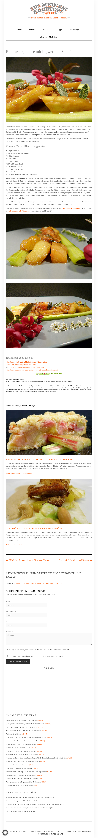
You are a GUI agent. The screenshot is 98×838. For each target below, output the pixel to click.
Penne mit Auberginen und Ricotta (74, 560)
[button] (5, 832)
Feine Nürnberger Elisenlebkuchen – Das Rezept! (22, 754)
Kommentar (9, 631)
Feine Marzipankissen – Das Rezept (17, 765)
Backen (46, 30)
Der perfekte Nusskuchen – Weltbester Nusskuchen (22, 741)
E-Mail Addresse (11, 611)
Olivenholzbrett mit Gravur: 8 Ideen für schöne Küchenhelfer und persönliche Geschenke (35, 804)
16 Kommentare (27, 473)
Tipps (60, 30)
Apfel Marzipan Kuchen (14, 734)
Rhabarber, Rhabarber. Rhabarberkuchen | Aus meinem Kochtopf (38, 583)
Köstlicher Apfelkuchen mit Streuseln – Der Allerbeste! (23, 730)
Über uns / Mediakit (48, 37)
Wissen (18, 473)
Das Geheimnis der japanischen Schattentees (20, 811)
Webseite (8, 621)
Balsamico (24, 381)
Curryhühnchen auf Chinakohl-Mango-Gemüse (34, 528)
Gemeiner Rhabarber (39, 381)
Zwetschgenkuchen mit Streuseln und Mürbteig (21, 720)
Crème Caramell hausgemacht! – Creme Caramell (22, 778)
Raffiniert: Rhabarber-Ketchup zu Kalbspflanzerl (25, 367)
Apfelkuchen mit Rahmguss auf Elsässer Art (20, 768)
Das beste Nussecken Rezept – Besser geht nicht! (21, 727)
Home (19, 30)
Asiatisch (8, 544)
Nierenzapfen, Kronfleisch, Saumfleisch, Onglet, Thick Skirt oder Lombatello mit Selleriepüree (36, 758)
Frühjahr (30, 381)
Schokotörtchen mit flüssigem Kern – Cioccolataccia (23, 761)
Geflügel (14, 544)
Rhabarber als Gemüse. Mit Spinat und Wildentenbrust (27, 362)
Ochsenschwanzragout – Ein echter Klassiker (20, 785)
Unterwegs (75, 30)
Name (8, 601)
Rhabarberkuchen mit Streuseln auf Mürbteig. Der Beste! (40, 459)
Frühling (16, 379)
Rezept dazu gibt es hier (72, 208)
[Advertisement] (49, 689)
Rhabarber (58, 381)
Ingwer (53, 381)
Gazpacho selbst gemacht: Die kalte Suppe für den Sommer (25, 801)
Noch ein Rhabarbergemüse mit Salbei (21, 365)
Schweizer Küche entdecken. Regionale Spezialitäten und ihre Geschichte (30, 797)
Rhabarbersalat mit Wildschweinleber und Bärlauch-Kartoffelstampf (32, 370)
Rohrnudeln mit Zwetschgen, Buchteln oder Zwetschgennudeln (26, 772)
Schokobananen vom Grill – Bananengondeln (21, 744)
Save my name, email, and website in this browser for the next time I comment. (38, 650)
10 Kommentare (23, 544)
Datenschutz (57, 834)
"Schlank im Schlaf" (15, 381)
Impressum (43, 834)
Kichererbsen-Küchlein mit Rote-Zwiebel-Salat (21, 751)
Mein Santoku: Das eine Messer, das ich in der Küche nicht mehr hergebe (29, 808)
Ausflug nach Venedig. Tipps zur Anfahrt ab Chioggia (23, 782)
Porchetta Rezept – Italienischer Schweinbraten (21, 775)
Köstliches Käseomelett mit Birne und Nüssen (29, 560)
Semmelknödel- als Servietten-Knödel (18, 748)
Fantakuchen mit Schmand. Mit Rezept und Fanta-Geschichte (26, 737)
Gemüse (22, 379)
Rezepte (32, 30)
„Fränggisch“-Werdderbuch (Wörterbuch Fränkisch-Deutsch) (25, 724)
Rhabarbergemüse (67, 381)
